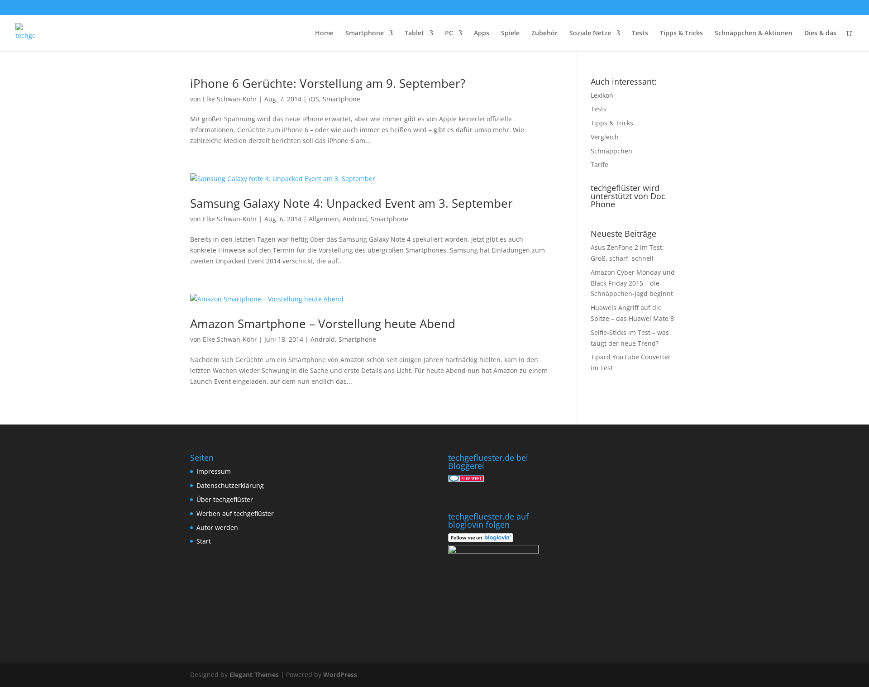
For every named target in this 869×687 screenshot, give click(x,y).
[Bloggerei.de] (466, 479)
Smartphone (364, 33)
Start (203, 541)
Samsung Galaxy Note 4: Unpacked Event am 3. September (351, 203)
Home (324, 33)
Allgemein (324, 219)
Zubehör (544, 33)
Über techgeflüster (224, 499)
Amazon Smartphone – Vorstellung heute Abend (322, 323)
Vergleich (605, 137)
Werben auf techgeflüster (235, 513)
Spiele (510, 33)
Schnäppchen (611, 151)
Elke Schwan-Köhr (230, 99)
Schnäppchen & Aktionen (754, 33)
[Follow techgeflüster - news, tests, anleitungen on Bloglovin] (480, 539)
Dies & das (820, 33)
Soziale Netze (590, 33)
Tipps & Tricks (681, 33)
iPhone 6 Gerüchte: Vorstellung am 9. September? (327, 83)
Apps (481, 33)
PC (449, 33)
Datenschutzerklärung (230, 485)
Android (355, 219)
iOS (314, 99)
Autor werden (217, 527)
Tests (640, 33)
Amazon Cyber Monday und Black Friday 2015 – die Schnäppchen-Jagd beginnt (633, 283)
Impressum (213, 471)
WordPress (340, 674)
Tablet (414, 33)
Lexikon (602, 95)
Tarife (599, 164)
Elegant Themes (254, 674)
